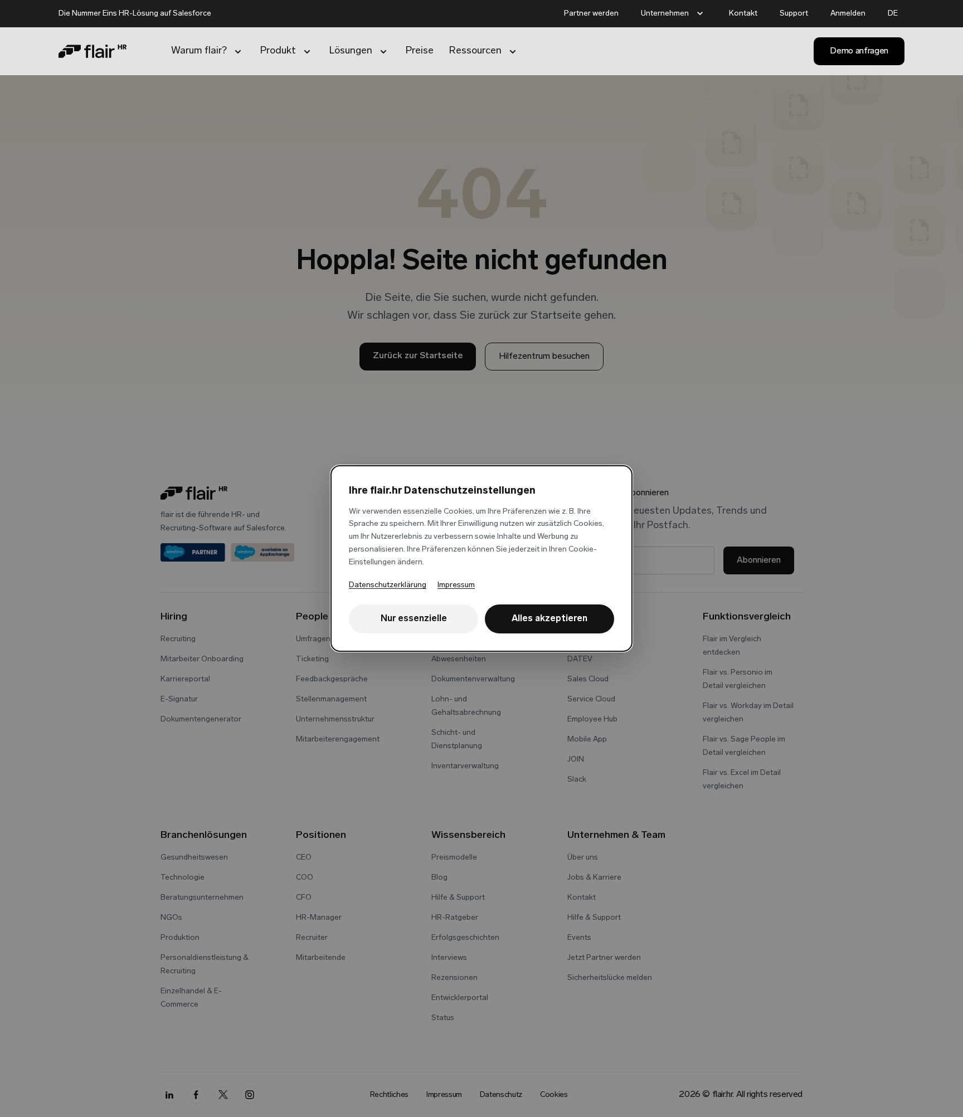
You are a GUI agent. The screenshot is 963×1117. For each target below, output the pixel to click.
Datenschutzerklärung (387, 585)
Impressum (456, 585)
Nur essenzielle (414, 618)
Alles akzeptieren (549, 618)
